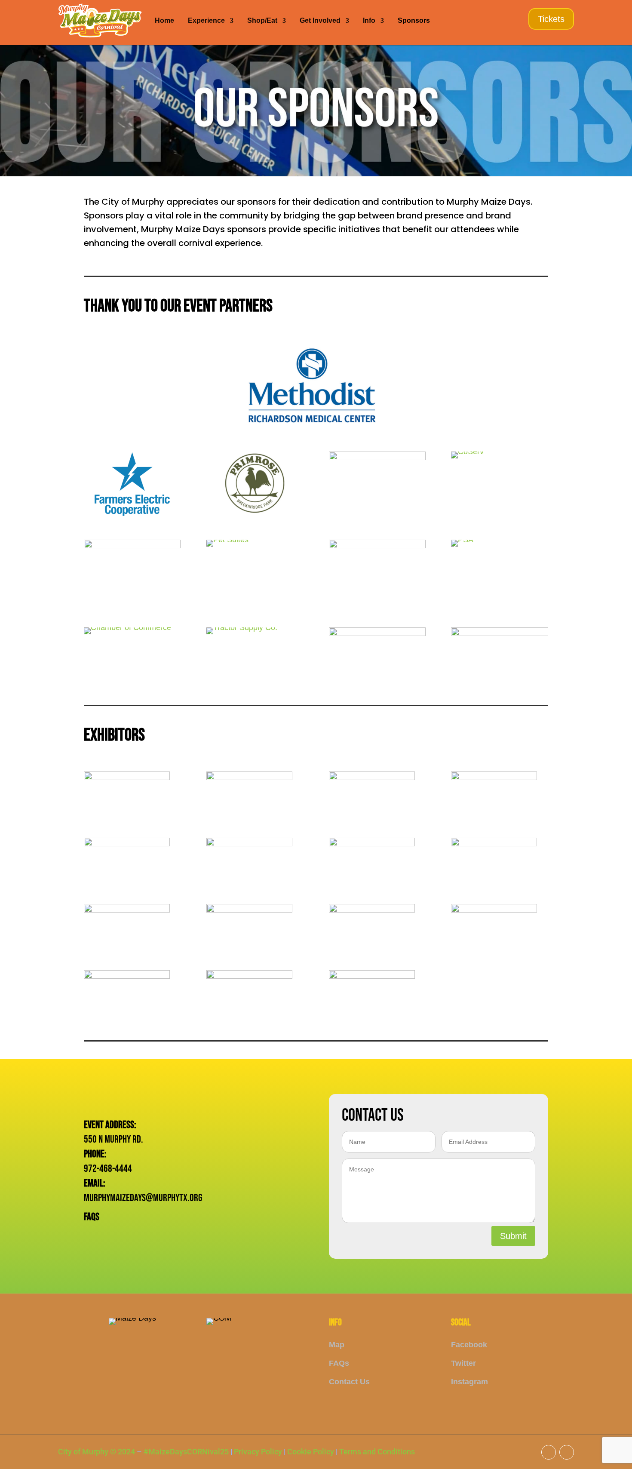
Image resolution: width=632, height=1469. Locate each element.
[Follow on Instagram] (566, 1452)
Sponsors (414, 20)
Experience (206, 20)
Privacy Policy (258, 1451)
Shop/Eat (262, 20)
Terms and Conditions (377, 1451)
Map (336, 1344)
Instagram (469, 1381)
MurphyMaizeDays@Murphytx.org (143, 1198)
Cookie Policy (310, 1451)
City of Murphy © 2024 (96, 1451)
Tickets (551, 19)
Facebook (469, 1344)
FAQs (91, 1217)
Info (369, 20)
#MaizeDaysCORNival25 (186, 1451)
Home (164, 20)
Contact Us (349, 1381)
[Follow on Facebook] (548, 1452)
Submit (513, 1236)
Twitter (463, 1363)
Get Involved (320, 20)
